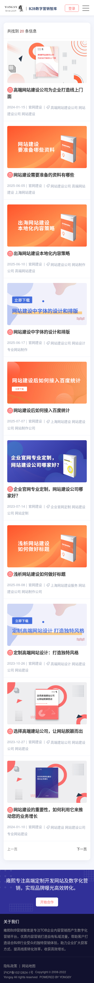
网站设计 (78, 343)
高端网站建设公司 (64, 107)
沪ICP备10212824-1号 (18, 972)
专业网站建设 (17, 833)
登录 (71, 8)
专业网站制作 (17, 349)
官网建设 (35, 107)
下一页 (82, 848)
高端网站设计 (61, 663)
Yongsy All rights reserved (21, 977)
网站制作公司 (25, 428)
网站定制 (21, 513)
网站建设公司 (61, 185)
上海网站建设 (25, 192)
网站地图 (28, 965)
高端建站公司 (61, 742)
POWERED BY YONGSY (55, 977)
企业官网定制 (61, 506)
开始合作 (47, 901)
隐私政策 (10, 965)
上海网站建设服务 (64, 585)
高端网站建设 (25, 271)
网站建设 (28, 113)
